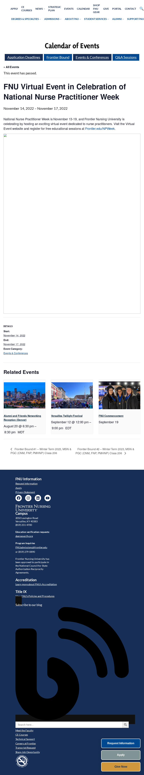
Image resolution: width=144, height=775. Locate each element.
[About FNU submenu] (80, 19)
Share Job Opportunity (27, 752)
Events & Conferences (92, 57)
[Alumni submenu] (123, 19)
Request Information (26, 483)
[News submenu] (44, 8)
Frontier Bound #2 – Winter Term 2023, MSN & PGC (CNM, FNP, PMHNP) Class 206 (105, 451)
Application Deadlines (23, 57)
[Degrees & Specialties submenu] (40, 19)
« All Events (11, 67)
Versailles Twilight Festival (66, 415)
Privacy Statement (25, 492)
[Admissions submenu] (60, 19)
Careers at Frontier (25, 743)
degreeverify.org (24, 536)
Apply (18, 487)
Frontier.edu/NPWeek (100, 128)
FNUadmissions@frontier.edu (31, 547)
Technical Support (25, 739)
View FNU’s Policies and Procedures (35, 596)
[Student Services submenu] (108, 19)
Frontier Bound (58, 57)
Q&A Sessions (126, 57)
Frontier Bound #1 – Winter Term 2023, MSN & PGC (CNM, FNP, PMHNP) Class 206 (41, 451)
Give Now (120, 766)
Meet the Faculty (24, 730)
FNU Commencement (111, 415)
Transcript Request (25, 747)
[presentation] (24, 395)
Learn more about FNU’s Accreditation (36, 584)
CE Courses (21, 734)
